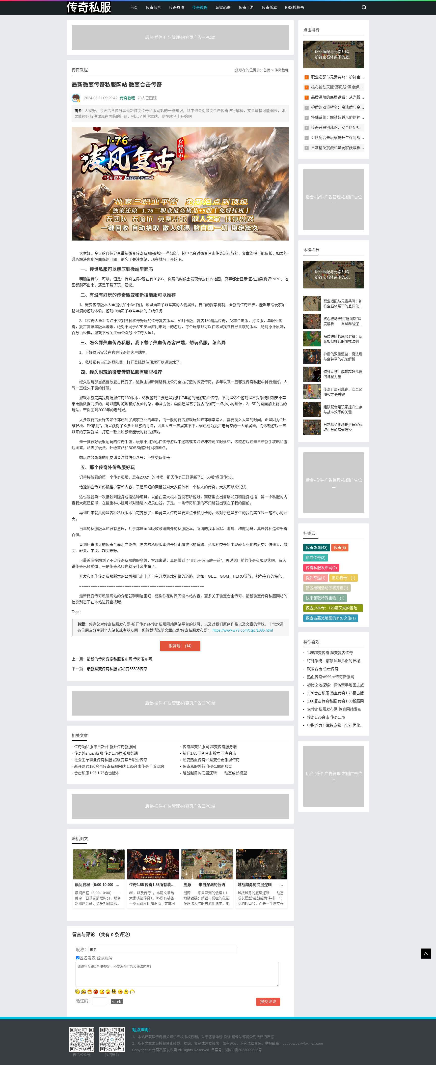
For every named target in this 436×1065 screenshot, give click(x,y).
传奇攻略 (176, 7)
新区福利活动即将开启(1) (327, 588)
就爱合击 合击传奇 (322, 669)
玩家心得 (223, 7)
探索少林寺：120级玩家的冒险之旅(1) (331, 609)
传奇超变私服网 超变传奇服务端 (210, 747)
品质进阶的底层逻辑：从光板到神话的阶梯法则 (351, 97)
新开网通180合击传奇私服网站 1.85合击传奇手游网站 (119, 766)
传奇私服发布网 (164, 1050)
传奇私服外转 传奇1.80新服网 (207, 766)
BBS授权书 (294, 7)
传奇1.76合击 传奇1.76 (326, 717)
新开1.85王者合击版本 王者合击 (209, 753)
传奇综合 (153, 7)
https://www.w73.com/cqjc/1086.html (242, 630)
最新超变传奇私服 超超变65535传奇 (117, 669)
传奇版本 (269, 7)
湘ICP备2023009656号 (243, 1050)
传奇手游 (246, 7)
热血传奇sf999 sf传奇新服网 (330, 677)
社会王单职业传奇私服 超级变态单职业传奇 (110, 760)
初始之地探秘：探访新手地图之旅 (335, 685)
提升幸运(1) (315, 578)
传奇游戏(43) (317, 547)
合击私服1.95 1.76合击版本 (97, 773)
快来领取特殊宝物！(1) (325, 598)
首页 (134, 7)
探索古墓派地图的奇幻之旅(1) (331, 618)
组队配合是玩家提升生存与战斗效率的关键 (347, 137)
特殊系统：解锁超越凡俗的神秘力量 (341, 117)
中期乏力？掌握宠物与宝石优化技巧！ (339, 725)
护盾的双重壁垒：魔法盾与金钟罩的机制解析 (349, 107)
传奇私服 (89, 7)
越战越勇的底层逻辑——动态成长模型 (215, 773)
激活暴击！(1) (343, 578)
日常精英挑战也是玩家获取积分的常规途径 (347, 147)
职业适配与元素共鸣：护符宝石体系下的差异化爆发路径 (358, 77)
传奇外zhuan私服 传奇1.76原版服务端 (106, 753)
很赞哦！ (177, 646)
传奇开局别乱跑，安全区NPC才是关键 (343, 127)
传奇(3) (340, 547)
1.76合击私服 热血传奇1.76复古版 (335, 693)
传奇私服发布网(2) (321, 568)
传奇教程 (199, 7)
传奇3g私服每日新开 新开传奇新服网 (105, 747)
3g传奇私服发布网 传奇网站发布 (334, 709)
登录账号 (104, 958)
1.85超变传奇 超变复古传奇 (330, 652)
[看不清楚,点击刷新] (117, 1001)
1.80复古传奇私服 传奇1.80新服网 (335, 701)
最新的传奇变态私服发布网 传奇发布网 (119, 659)
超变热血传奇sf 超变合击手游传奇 (211, 760)
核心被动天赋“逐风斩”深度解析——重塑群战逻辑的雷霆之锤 (361, 87)
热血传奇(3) (315, 557)
